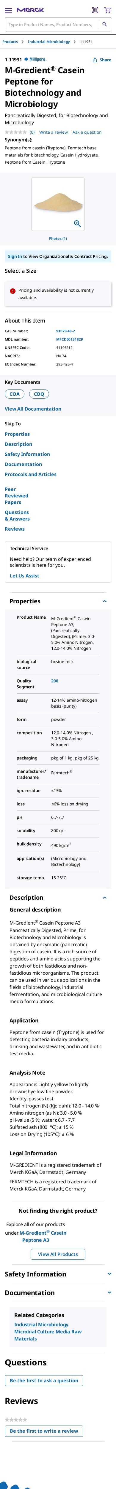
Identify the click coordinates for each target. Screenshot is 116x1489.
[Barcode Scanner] (95, 10)
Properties (17, 434)
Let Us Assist (24, 576)
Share (105, 60)
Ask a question (87, 132)
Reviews (15, 529)
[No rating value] (17, 132)
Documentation (23, 464)
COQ (39, 394)
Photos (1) (58, 238)
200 (54, 681)
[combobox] (58, 24)
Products (10, 41)
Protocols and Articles (31, 474)
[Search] (104, 24)
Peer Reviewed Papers (16, 495)
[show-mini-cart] (107, 10)
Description (18, 444)
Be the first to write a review (46, 1432)
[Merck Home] (30, 10)
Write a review (53, 132)
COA (15, 394)
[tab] (15, 42)
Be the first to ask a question (44, 1380)
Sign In (15, 256)
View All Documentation (33, 409)
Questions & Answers (17, 515)
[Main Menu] (8, 10)
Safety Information (27, 454)
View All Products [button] (58, 1254)
